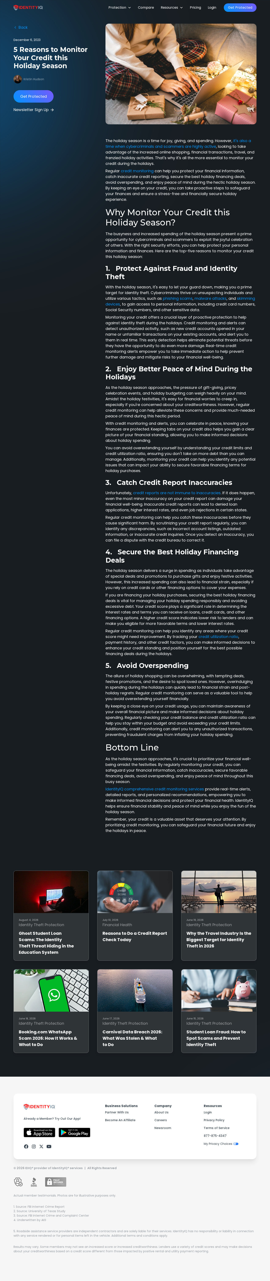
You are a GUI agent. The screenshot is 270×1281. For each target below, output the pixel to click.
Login (212, 7)
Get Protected (240, 7)
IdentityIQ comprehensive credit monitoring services (154, 789)
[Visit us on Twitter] (41, 1146)
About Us (161, 1112)
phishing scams (178, 298)
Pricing (195, 7)
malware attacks (210, 298)
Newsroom (162, 1128)
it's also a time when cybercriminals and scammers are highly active (178, 143)
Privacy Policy (214, 1120)
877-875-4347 (215, 1136)
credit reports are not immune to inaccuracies (177, 492)
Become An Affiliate (120, 1120)
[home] (28, 8)
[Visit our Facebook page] (26, 1146)
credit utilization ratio (218, 636)
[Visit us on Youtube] (48, 1146)
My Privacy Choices (218, 1144)
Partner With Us (117, 1112)
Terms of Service (217, 1128)
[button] (120, 7)
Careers (160, 1120)
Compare (146, 7)
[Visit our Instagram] (33, 1146)
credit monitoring (137, 171)
